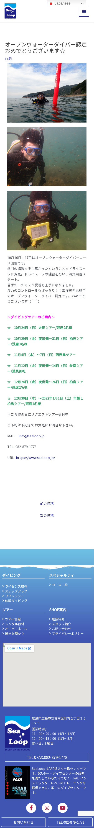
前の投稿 (47, 503)
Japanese (62, 3)
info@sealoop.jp (32, 435)
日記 (8, 58)
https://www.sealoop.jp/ (35, 457)
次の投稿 (47, 515)
